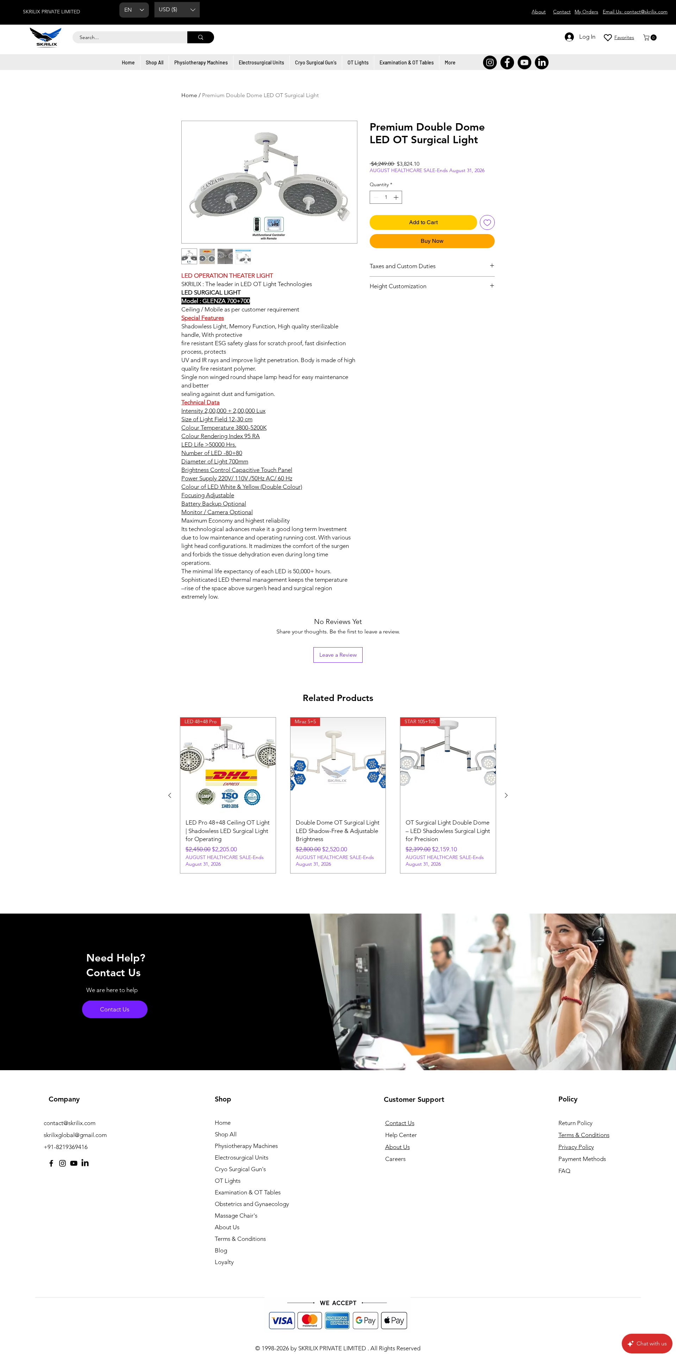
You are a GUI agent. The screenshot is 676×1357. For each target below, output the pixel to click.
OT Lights (227, 1180)
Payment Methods (582, 1158)
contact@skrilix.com (69, 1122)
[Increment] (396, 197)
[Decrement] (375, 197)
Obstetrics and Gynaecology (252, 1203)
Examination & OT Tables (248, 1192)
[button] (177, 10)
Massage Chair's (236, 1215)
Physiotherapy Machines (246, 1145)
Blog (221, 1250)
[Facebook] (507, 62)
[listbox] (177, 10)
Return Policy (575, 1122)
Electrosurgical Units (241, 1157)
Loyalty (224, 1262)
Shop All (226, 1134)
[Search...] (200, 37)
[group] (338, 795)
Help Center (401, 1134)
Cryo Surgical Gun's (240, 1169)
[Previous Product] (169, 795)
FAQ (564, 1170)
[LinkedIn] (542, 62)
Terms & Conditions (240, 1238)
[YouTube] (524, 62)
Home (189, 95)
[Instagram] (490, 62)
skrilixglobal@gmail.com (75, 1134)
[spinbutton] (386, 197)
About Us (227, 1227)
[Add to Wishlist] (487, 222)
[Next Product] (506, 795)
